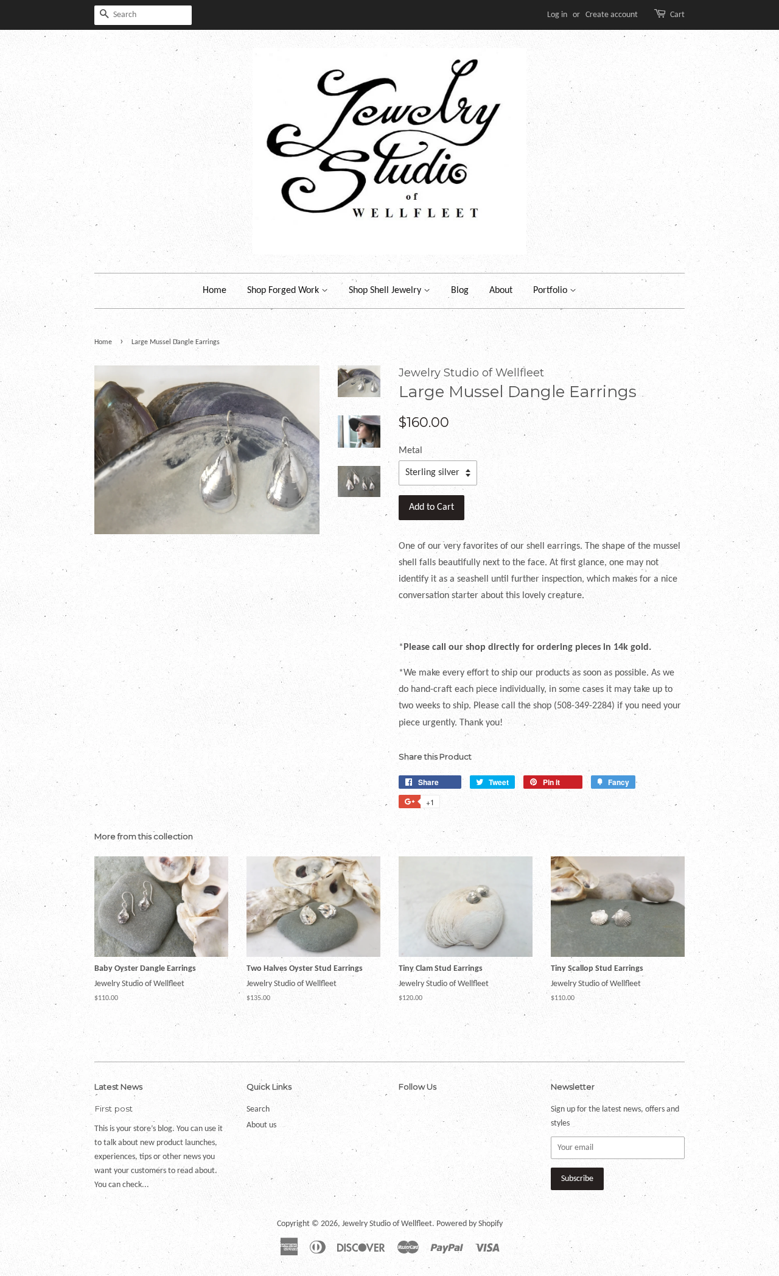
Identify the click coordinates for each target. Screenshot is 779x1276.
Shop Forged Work (284, 290)
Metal (410, 451)
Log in (557, 14)
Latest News (118, 1086)
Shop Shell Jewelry (386, 290)
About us (261, 1125)
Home (214, 290)
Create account (611, 14)
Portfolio (551, 290)
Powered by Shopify (469, 1224)
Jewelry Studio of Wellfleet (387, 1224)
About (500, 290)
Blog (460, 290)
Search (258, 1109)
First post (113, 1108)
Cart (677, 14)
